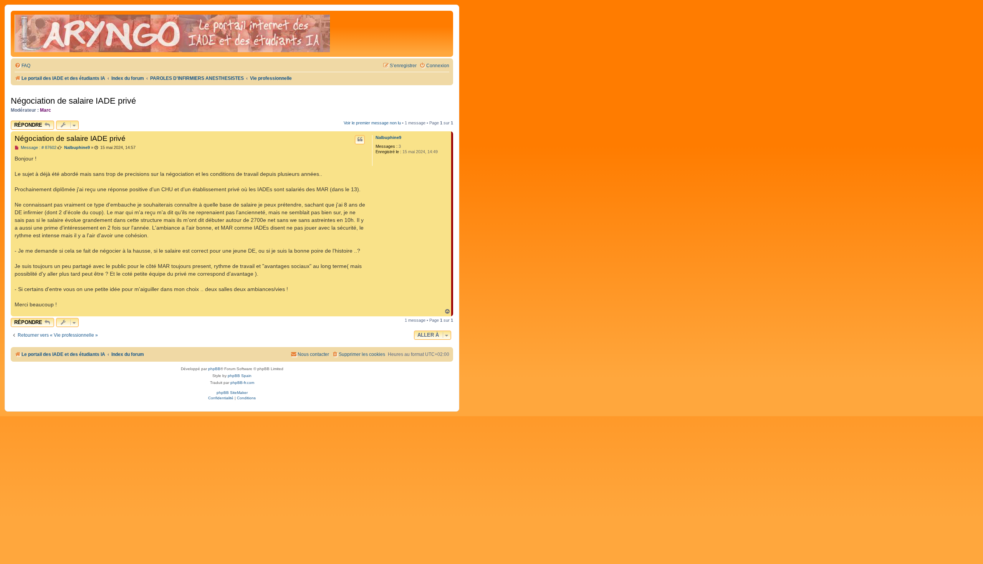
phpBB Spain (240, 376)
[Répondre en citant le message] (360, 139)
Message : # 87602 (38, 147)
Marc (45, 110)
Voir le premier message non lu (372, 123)
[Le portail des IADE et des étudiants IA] (172, 34)
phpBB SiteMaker (232, 392)
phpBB (214, 369)
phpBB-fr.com (242, 382)
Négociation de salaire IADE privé (73, 101)
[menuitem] (22, 66)
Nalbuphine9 (388, 137)
